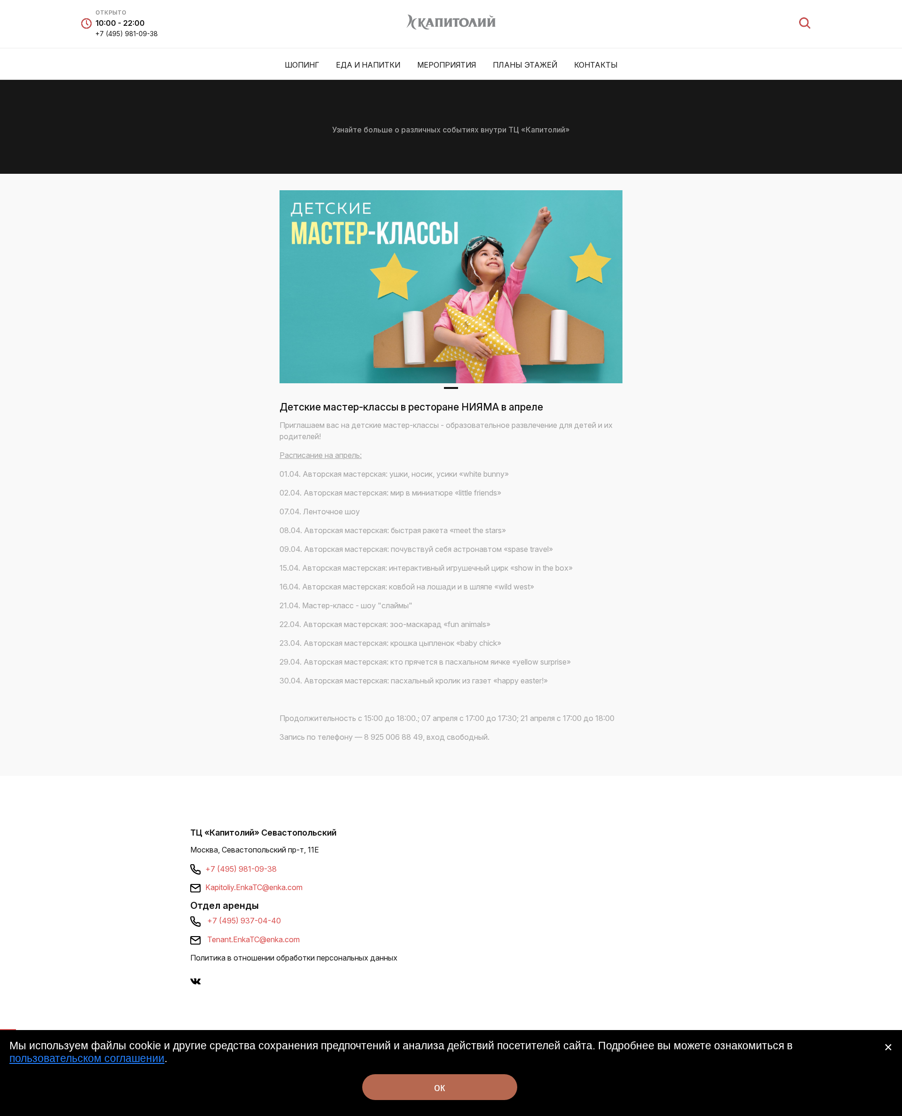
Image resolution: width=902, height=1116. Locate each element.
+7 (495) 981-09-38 (126, 34)
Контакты (596, 65)
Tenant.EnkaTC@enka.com (253, 939)
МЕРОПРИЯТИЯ (446, 65)
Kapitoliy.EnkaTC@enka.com (254, 887)
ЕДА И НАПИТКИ (368, 65)
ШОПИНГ (302, 65)
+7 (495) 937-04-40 (244, 920)
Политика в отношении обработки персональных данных (293, 957)
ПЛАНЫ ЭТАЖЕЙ (525, 65)
